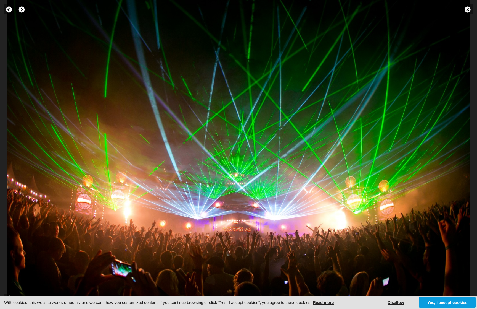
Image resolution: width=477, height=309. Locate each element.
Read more (323, 302)
